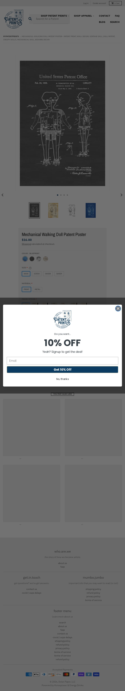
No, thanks (62, 379)
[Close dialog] (118, 308)
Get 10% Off (62, 369)
